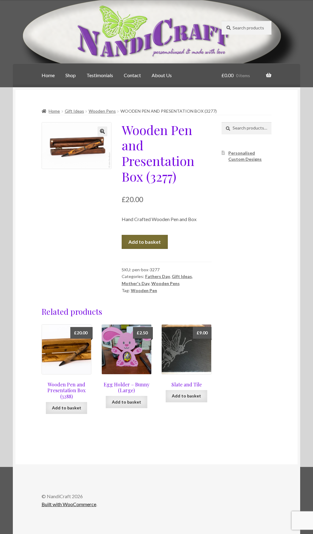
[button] (102, 131)
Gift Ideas (74, 111)
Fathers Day (157, 276)
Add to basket (144, 242)
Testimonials (100, 75)
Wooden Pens (102, 111)
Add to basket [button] (66, 407)
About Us (162, 75)
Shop (70, 75)
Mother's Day (135, 283)
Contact (132, 75)
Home (48, 75)
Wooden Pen (144, 290)
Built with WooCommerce (69, 504)
